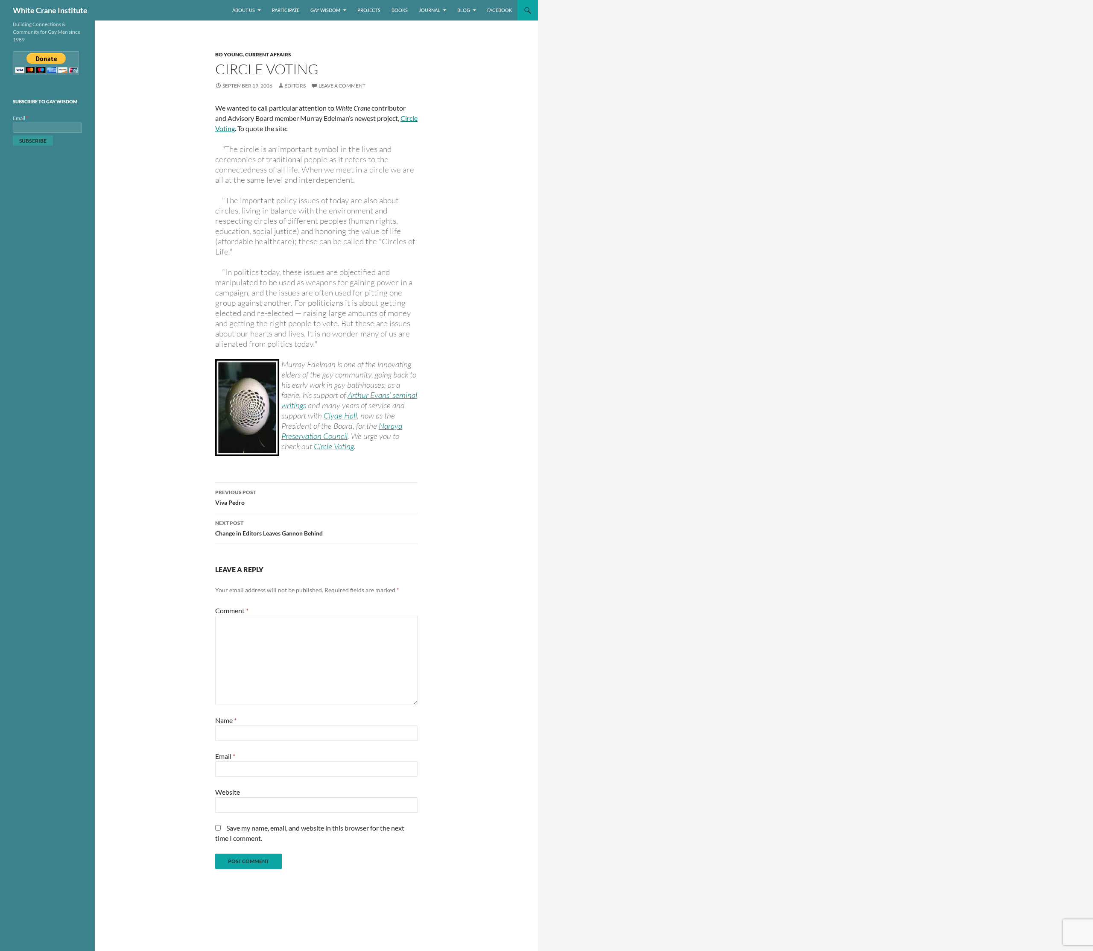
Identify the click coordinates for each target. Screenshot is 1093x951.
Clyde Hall (340, 415)
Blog (463, 10)
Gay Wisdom (325, 10)
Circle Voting (334, 446)
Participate (285, 10)
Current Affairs (268, 54)
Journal (429, 10)
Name (226, 720)
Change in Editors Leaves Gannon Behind (269, 528)
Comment (231, 610)
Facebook (499, 10)
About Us (243, 10)
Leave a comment (342, 85)
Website (227, 792)
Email (225, 756)
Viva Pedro (235, 497)
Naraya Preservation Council (341, 431)
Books (400, 10)
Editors (295, 85)
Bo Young (229, 54)
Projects (368, 10)
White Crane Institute (50, 10)
